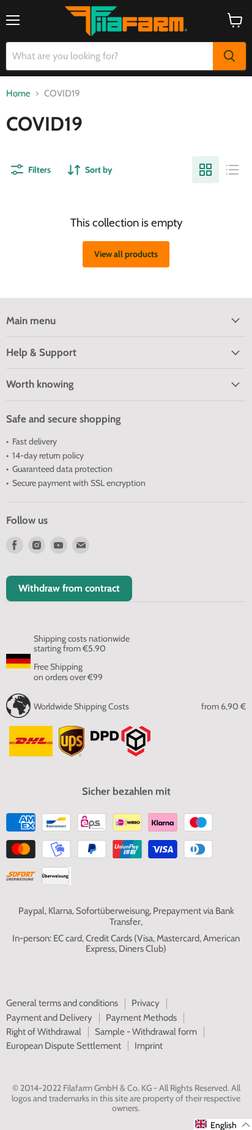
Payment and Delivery (49, 1017)
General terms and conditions (62, 1003)
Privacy (146, 1003)
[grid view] (205, 169)
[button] (223, 1124)
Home (18, 94)
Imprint (149, 1045)
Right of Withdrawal (43, 1031)
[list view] (232, 169)
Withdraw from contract (69, 588)
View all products (126, 253)
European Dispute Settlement (63, 1045)
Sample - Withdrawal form (146, 1031)
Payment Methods (141, 1017)
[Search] (229, 56)
